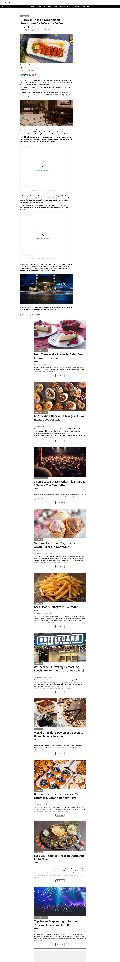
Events (50, 6)
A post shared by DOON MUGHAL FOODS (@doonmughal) (43, 258)
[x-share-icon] (24, 75)
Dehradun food (25, 314)
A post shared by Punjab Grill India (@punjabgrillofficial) (43, 190)
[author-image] (21, 68)
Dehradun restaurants (38, 314)
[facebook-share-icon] (27, 75)
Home (32, 6)
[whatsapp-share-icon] (22, 75)
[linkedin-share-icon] (30, 75)
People (56, 6)
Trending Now (41, 6)
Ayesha (36, 361)
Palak (24, 67)
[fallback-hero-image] (60, 334)
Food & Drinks (74, 6)
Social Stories (64, 6)
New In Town (85, 6)
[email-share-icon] (33, 75)
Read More (60, 375)
